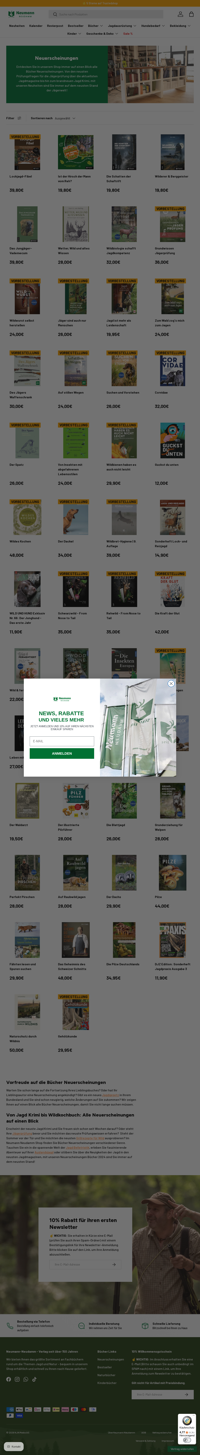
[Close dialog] (171, 683)
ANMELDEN (62, 753)
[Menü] (193, 1416)
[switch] (187, 1440)
